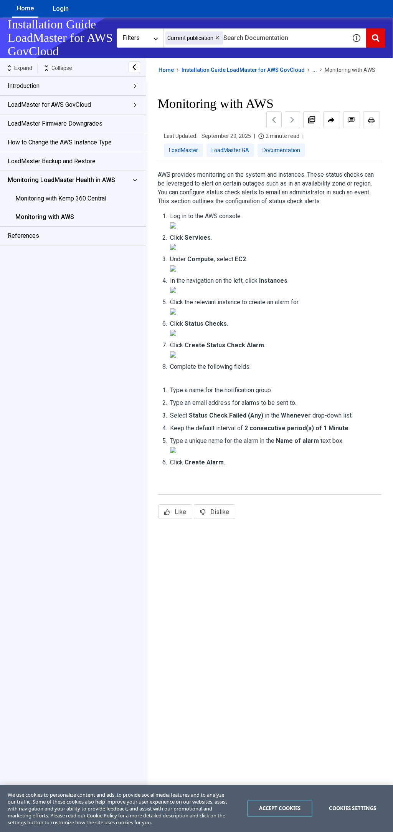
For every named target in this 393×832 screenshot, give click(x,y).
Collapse (61, 68)
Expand (23, 68)
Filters (131, 37)
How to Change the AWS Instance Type (60, 142)
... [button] (314, 70)
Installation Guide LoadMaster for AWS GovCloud (243, 70)
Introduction (24, 85)
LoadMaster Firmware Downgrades (55, 123)
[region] (196, 808)
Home (25, 8)
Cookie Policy (102, 815)
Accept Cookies (280, 808)
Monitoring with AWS (44, 216)
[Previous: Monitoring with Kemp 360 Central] (274, 120)
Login (61, 8)
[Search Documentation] (375, 38)
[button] (217, 38)
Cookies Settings (352, 808)
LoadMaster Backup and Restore (52, 161)
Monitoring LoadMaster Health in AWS (61, 180)
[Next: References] (292, 120)
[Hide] (134, 67)
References (23, 235)
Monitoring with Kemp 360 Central (60, 198)
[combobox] (255, 38)
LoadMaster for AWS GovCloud (49, 104)
